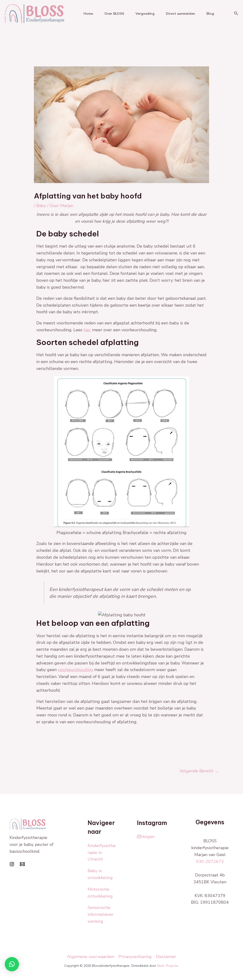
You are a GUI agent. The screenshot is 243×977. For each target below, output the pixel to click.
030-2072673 (210, 861)
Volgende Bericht (199, 771)
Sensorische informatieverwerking (101, 914)
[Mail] (22, 864)
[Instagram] (11, 864)
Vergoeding (145, 13)
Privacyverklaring (135, 956)
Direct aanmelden (180, 13)
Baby (41, 205)
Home (88, 13)
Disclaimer (166, 956)
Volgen (147, 836)
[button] (236, 13)
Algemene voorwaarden (90, 956)
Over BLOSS (114, 13)
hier (87, 330)
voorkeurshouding (75, 670)
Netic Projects (167, 965)
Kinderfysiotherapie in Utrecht (102, 852)
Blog (210, 13)
